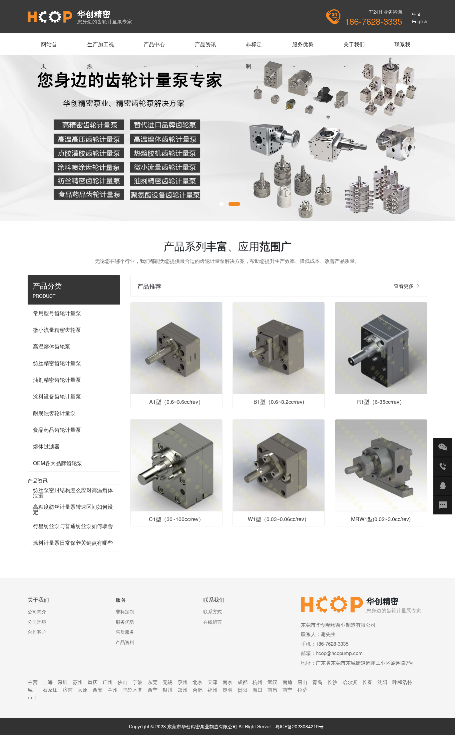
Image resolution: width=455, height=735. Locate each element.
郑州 (183, 689)
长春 (367, 681)
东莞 (153, 681)
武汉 (272, 681)
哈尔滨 (349, 681)
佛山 (123, 681)
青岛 (317, 681)
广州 (108, 681)
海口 (257, 689)
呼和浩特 (402, 681)
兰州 (113, 689)
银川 (168, 689)
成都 (242, 681)
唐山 (302, 681)
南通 (287, 681)
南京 (227, 681)
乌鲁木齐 (133, 689)
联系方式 (212, 611)
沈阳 (382, 681)
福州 (213, 689)
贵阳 (242, 689)
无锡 (168, 681)
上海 (48, 681)
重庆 (93, 681)
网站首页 (49, 47)
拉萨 (302, 689)
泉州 (183, 681)
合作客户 (37, 631)
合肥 (198, 689)
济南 (68, 689)
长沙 (332, 681)
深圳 (63, 681)
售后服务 (125, 631)
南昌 (272, 689)
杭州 (257, 681)
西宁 (153, 689)
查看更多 (404, 285)
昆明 (227, 689)
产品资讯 (205, 47)
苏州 (78, 681)
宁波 (138, 681)
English (419, 21)
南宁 (287, 689)
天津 (213, 681)
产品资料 (125, 642)
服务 (121, 599)
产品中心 (154, 47)
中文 (416, 13)
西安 (98, 689)
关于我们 (354, 47)
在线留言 (212, 621)
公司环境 (37, 621)
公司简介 (37, 611)
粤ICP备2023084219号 (299, 726)
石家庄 (50, 689)
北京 (198, 681)
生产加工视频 (100, 47)
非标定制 (254, 47)
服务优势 (302, 47)
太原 (83, 689)
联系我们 (402, 47)
